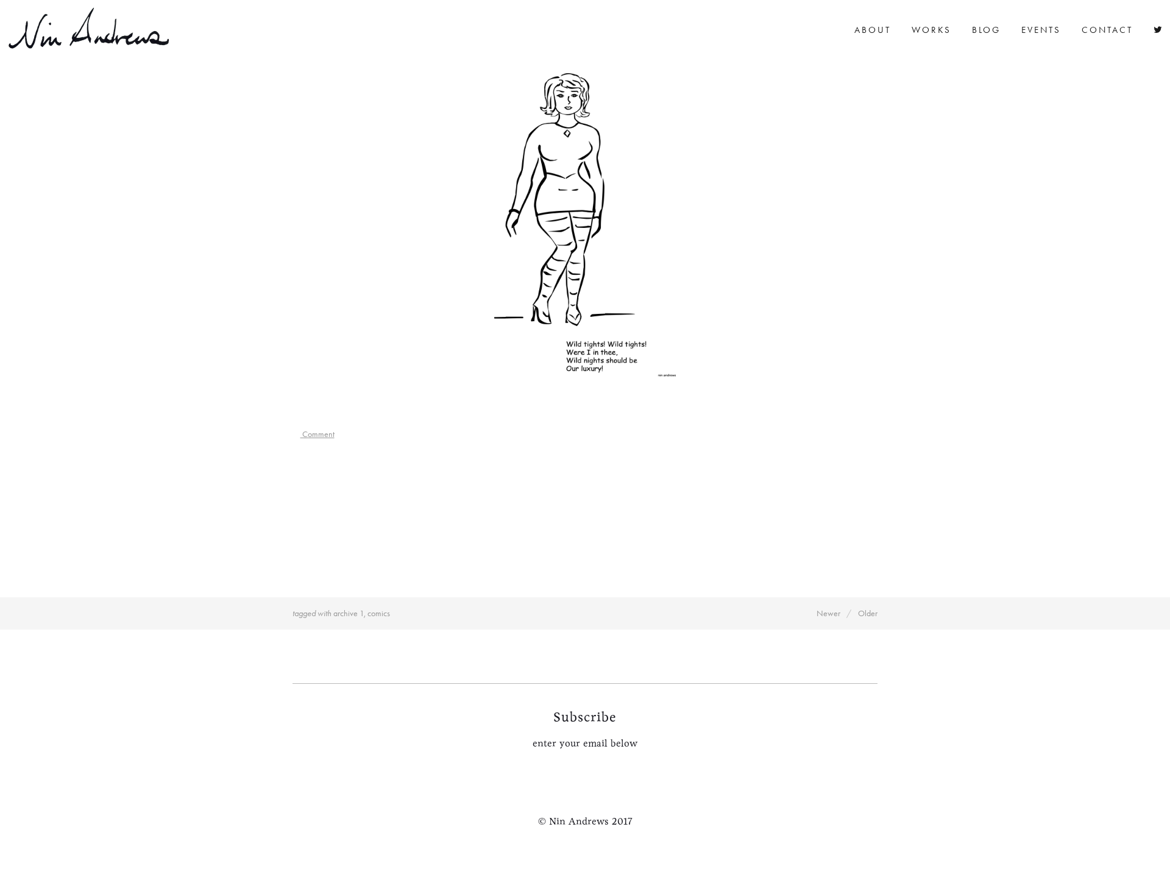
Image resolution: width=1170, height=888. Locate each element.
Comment (317, 434)
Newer (828, 613)
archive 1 (348, 613)
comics (378, 613)
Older (868, 613)
